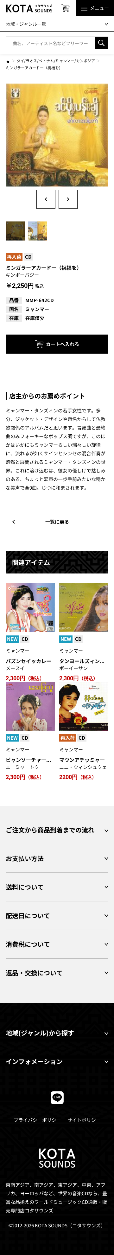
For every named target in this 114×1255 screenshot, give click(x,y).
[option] (57, 135)
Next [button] (68, 199)
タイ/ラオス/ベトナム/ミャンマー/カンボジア (55, 60)
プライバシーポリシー (37, 1119)
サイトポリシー (84, 1119)
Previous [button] (45, 199)
